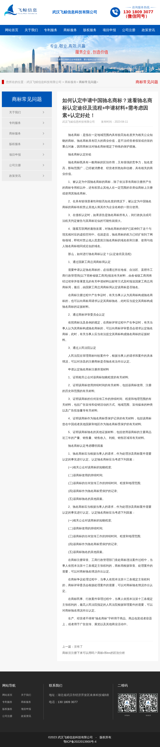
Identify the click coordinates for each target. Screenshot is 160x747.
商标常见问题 (87, 82)
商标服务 (70, 30)
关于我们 (31, 30)
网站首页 (11, 30)
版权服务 (89, 30)
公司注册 (128, 30)
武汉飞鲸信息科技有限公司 (43, 82)
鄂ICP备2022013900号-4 (80, 741)
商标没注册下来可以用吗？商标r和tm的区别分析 (93, 652)
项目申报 (109, 30)
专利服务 (50, 30)
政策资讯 (148, 30)
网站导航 (9, 685)
